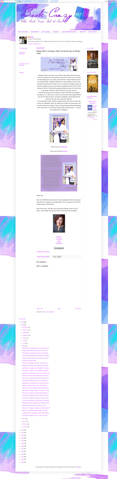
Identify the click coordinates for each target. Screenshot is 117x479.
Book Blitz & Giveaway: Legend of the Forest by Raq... (35, 390)
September (26, 335)
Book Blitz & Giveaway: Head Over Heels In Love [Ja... (35, 395)
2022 (22, 435)
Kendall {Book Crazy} (95, 107)
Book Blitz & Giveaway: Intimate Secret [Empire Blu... (35, 398)
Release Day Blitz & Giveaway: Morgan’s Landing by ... (35, 375)
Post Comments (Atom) (48, 312)
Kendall (31, 37)
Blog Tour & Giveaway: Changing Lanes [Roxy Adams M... (36, 408)
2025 (22, 325)
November (25, 330)
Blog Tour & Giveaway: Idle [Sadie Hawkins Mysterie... (35, 393)
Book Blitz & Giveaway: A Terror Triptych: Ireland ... (35, 415)
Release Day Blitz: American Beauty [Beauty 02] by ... (35, 358)
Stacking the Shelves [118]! (29, 360)
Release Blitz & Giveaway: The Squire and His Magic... (35, 353)
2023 (22, 433)
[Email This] (53, 257)
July (24, 340)
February (25, 424)
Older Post (78, 309)
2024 (22, 430)
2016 (22, 451)
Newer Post (40, 309)
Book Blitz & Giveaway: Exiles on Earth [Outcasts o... (35, 380)
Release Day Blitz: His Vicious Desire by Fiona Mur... (35, 350)
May (24, 346)
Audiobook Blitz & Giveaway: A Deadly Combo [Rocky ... (36, 413)
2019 (22, 443)
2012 (22, 462)
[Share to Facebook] (59, 257)
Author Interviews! (23, 32)
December (25, 327)
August (25, 338)
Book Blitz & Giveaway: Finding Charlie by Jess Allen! (35, 400)
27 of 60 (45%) (91, 117)
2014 (22, 457)
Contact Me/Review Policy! (69, 32)
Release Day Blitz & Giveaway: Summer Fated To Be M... (36, 403)
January (25, 427)
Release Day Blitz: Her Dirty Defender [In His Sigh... (35, 365)
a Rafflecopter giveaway (43, 252)
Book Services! (93, 32)
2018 (22, 446)
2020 (22, 441)
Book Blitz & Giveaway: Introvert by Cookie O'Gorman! (36, 373)
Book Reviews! (35, 32)
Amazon (65, 151)
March (24, 421)
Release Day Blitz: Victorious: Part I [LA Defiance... (34, 385)
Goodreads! (63, 147)
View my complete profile (34, 44)
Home (59, 309)
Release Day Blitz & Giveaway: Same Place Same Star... (35, 388)
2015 (22, 454)
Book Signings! (46, 32)
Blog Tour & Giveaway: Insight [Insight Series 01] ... (35, 410)
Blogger (79, 467)
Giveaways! (56, 32)
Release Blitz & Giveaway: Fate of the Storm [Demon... (35, 383)
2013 (22, 459)
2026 (22, 322)
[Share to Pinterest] (60, 257)
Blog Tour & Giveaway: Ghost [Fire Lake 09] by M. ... (35, 363)
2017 (22, 449)
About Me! (83, 32)
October (25, 332)
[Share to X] (57, 257)
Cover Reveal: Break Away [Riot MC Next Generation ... (36, 355)
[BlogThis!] (55, 257)
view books (95, 119)
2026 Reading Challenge (92, 102)
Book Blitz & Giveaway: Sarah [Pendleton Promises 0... (35, 368)
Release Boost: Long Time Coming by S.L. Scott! (34, 405)
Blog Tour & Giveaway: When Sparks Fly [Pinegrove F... (35, 378)
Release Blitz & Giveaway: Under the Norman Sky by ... (35, 348)
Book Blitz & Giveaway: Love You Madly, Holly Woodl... (35, 370)
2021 (22, 438)
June (24, 343)
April (24, 419)
